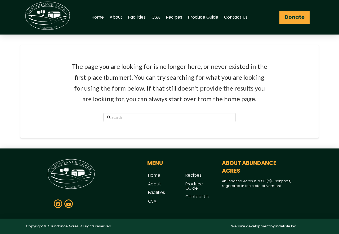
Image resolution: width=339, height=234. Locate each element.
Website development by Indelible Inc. (264, 226)
